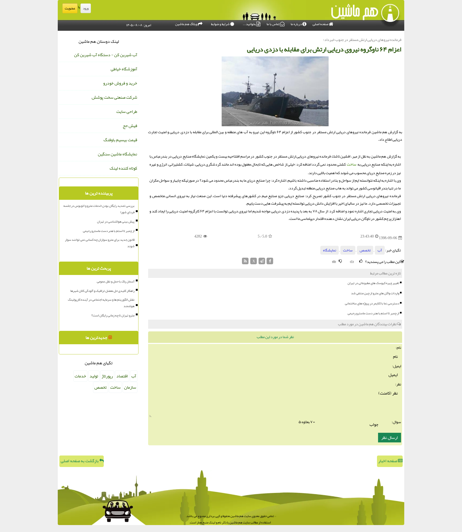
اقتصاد (122, 376)
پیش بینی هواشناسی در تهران (115, 221)
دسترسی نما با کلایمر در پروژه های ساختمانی (372, 303)
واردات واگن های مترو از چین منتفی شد (375, 293)
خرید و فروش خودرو (120, 83)
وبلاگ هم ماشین (186, 24)
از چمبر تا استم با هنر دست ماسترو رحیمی (373, 313)
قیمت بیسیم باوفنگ (120, 140)
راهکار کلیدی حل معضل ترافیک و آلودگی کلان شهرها (102, 291)
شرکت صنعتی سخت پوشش (114, 97)
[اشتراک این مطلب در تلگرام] (262, 262)
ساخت (351, 164)
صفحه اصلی (321, 24)
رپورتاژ (107, 376)
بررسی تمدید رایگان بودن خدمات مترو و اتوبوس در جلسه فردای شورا (98, 208)
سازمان (130, 387)
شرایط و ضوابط (220, 24)
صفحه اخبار (388, 461)
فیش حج (130, 125)
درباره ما (296, 24)
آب (380, 250)
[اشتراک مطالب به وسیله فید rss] (245, 262)
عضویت (70, 8)
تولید (94, 376)
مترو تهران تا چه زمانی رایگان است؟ (112, 315)
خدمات (80, 376)
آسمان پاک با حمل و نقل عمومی (115, 281)
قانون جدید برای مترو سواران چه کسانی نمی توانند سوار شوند (99, 242)
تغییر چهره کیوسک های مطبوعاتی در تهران (373, 283)
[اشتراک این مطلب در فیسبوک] (270, 262)
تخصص (365, 250)
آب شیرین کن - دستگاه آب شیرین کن (105, 55)
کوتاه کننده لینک (123, 168)
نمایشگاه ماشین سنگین (117, 154)
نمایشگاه (329, 250)
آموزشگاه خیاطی (124, 69)
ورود (85, 8)
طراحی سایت (126, 111)
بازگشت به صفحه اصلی (80, 461)
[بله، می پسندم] (361, 261)
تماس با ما (273, 24)
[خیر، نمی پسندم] (340, 261)
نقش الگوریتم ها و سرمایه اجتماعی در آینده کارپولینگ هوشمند (101, 302)
